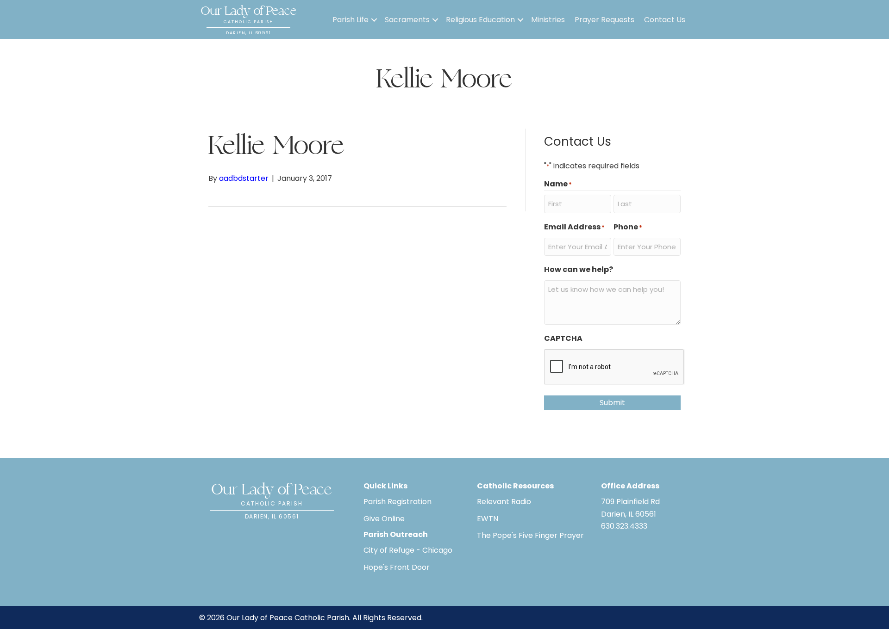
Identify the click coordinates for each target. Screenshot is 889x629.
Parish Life (350, 19)
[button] (374, 20)
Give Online (384, 518)
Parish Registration (397, 501)
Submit (612, 402)
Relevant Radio (504, 501)
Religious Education (480, 19)
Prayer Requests (604, 19)
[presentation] (614, 367)
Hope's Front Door (396, 567)
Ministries (548, 19)
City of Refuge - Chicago (407, 550)
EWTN (487, 518)
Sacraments (407, 19)
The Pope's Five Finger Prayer (530, 535)
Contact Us (664, 19)
